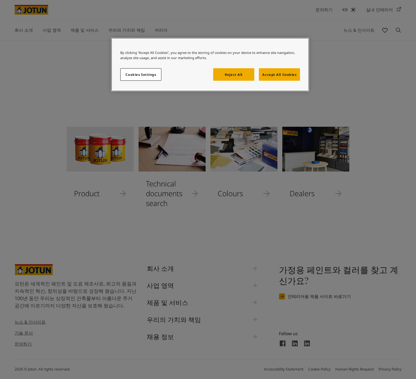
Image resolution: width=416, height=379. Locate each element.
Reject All (233, 74)
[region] (210, 64)
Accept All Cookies (279, 74)
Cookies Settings (140, 74)
